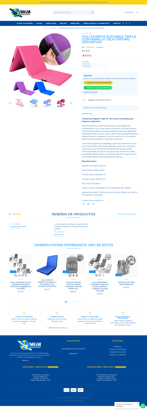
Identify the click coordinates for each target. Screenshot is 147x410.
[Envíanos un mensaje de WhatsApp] (142, 405)
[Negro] (22, 275)
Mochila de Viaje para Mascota (126, 283)
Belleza (63, 23)
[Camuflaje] (25, 275)
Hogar (39, 23)
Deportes (53, 28)
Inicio (45, 28)
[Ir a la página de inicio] (20, 12)
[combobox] (73, 12)
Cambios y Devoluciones (117, 349)
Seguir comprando (90, 92)
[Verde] (19, 275)
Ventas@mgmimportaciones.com (73, 349)
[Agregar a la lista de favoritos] (29, 265)
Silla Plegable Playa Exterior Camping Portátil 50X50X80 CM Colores (20, 285)
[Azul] (15, 275)
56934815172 (73, 354)
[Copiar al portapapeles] (93, 204)
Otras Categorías (25, 23)
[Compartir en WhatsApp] (88, 204)
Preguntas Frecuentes (117, 352)
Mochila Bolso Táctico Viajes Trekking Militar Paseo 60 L (73, 285)
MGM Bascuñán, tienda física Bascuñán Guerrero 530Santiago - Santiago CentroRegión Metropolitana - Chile (106, 377)
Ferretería (75, 23)
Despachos (117, 346)
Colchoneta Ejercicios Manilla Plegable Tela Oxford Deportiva (47, 283)
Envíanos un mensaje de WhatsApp (98, 88)
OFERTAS (116, 23)
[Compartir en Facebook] (83, 204)
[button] (66, 302)
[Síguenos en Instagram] (123, 23)
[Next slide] (70, 103)
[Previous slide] (10, 103)
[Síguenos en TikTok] (129, 23)
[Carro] (137, 12)
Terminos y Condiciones (117, 355)
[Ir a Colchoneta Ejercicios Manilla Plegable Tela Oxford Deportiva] (47, 265)
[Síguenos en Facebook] (126, 23)
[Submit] (92, 12)
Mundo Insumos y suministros (96, 23)
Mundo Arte (51, 23)
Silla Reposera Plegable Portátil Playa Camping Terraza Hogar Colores (100, 286)
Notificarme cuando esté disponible (99, 82)
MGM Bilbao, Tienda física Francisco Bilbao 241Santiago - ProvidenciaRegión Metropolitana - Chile (40, 377)
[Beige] (70, 275)
